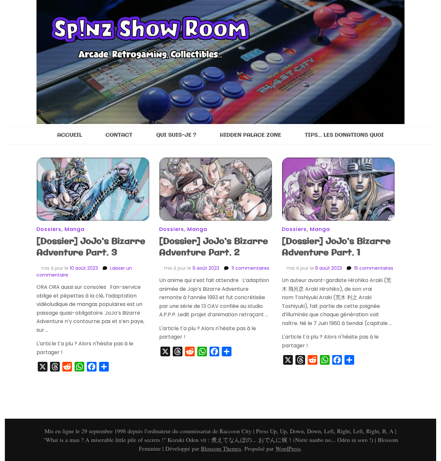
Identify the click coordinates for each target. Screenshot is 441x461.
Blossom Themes (221, 448)
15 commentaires (373, 268)
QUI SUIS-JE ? (176, 135)
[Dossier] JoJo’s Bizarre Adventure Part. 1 (336, 247)
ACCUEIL (69, 135)
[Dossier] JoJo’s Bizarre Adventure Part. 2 (213, 247)
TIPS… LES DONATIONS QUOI (344, 135)
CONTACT (119, 135)
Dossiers (48, 229)
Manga (75, 229)
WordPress (288, 448)
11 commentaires (250, 268)
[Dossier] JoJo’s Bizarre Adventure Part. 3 (90, 247)
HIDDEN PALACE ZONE (250, 135)
